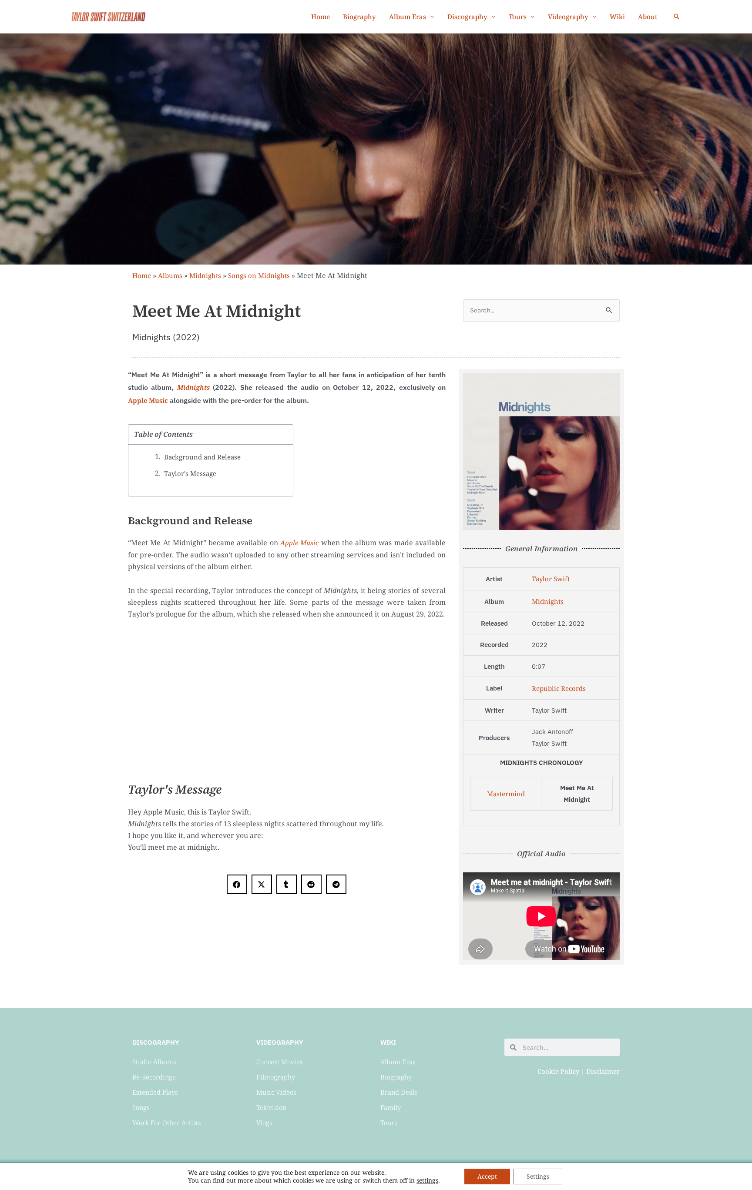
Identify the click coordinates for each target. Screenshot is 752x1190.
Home (320, 16)
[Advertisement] (287, 690)
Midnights (205, 275)
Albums (170, 275)
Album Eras (407, 16)
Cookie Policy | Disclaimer (578, 1071)
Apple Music (148, 400)
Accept (487, 1176)
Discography (467, 16)
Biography (359, 16)
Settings (538, 1176)
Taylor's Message (190, 473)
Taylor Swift (551, 578)
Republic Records (559, 688)
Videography (568, 16)
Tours (518, 16)
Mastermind (506, 793)
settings (427, 1180)
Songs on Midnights (259, 275)
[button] (677, 16)
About (648, 16)
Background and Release (202, 457)
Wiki (617, 16)
